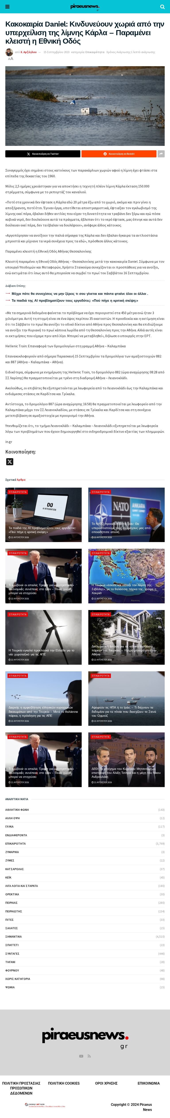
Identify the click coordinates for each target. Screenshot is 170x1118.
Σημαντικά (13, 936)
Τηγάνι (10, 962)
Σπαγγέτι (12, 945)
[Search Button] (162, 6)
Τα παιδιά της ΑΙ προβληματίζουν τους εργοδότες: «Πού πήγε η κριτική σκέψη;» (75, 301)
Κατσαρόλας (14, 869)
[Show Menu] (7, 6)
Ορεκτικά (12, 894)
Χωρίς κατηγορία (17, 979)
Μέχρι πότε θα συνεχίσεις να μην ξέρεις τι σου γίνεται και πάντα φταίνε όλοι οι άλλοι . (80, 294)
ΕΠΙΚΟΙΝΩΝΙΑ (149, 1083)
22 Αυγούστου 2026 (20, 537)
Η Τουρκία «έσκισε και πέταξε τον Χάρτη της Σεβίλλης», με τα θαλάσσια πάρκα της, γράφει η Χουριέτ (124, 589)
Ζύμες (9, 860)
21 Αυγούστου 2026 (20, 782)
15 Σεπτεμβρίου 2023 (56, 52)
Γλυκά (9, 826)
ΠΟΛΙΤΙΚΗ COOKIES (64, 1083)
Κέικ (8, 877)
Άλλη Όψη (12, 818)
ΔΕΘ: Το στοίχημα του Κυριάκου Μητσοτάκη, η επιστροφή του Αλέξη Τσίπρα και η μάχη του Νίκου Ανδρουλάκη (126, 772)
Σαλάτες (11, 928)
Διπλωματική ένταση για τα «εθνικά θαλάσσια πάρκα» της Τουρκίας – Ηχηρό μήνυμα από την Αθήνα (124, 650)
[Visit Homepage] (85, 6)
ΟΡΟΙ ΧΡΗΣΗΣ (106, 1083)
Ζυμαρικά (12, 852)
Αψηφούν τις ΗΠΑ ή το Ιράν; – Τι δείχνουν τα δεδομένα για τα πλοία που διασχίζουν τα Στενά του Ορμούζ (124, 711)
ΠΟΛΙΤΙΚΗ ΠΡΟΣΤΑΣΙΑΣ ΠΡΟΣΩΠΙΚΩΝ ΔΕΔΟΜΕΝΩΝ (21, 1088)
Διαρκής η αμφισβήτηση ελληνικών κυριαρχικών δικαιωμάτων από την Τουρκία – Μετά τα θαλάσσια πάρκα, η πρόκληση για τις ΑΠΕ (43, 711)
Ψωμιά (10, 987)
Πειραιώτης (13, 911)
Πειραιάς (11, 903)
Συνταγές (12, 954)
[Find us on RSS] (89, 1056)
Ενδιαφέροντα (16, 835)
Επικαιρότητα (94, 52)
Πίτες (9, 920)
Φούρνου (12, 970)
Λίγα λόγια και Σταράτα (21, 886)
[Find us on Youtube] (81, 1056)
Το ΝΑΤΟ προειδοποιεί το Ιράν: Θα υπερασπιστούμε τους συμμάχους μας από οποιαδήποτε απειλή (121, 527)
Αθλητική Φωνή (17, 810)
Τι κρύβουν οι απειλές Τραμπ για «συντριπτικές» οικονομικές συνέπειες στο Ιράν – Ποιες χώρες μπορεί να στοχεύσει (41, 589)
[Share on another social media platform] (161, 153)
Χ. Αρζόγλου (29, 52)
